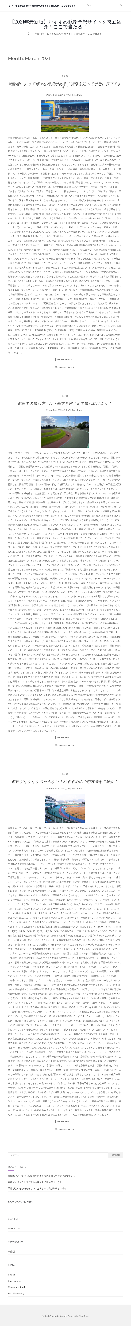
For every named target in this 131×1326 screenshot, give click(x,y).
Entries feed (14, 1280)
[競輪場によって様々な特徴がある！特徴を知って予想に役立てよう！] (64, 116)
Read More (64, 359)
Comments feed (16, 1287)
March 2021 (14, 1228)
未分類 (65, 76)
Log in (11, 1274)
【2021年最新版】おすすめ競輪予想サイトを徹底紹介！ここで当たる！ (42, 5)
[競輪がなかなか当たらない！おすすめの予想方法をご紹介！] (64, 808)
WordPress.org (16, 1293)
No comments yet (64, 367)
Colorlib (63, 1316)
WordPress (84, 1316)
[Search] (121, 5)
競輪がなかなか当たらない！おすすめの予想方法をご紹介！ (65, 781)
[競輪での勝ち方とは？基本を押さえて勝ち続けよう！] (64, 432)
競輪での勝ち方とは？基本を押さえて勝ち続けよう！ (65, 403)
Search (116, 1155)
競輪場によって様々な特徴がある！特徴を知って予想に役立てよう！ (64, 85)
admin (78, 95)
